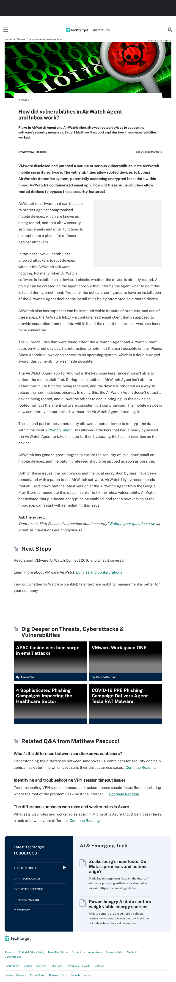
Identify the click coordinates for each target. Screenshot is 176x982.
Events (86, 966)
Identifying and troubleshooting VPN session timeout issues (70, 780)
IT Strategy (22, 910)
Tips (64, 975)
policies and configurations (99, 572)
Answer (25, 100)
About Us (10, 952)
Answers (41, 966)
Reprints (28, 966)
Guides (9, 975)
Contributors (12, 966)
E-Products (72, 966)
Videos (88, 975)
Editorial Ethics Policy (32, 952)
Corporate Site (13, 956)
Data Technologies (27, 878)
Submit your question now (132, 524)
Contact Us (78, 952)
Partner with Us (114, 952)
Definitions (56, 966)
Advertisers (95, 952)
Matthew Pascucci (34, 151)
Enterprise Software (29, 889)
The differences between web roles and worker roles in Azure (71, 806)
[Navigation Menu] (5, 30)
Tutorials (75, 975)
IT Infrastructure (26, 899)
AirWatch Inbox (58, 430)
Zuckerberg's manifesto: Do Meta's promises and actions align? (118, 866)
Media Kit (132, 952)
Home (8, 39)
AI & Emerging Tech (27, 868)
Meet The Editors (58, 952)
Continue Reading (141, 767)
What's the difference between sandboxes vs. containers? (68, 753)
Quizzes (53, 975)
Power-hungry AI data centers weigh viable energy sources (120, 904)
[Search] (170, 30)
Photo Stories (38, 975)
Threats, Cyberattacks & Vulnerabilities (39, 39)
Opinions (21, 975)
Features (99, 966)
